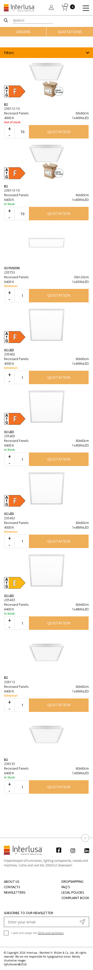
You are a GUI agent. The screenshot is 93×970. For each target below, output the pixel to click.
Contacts (12, 887)
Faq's (65, 887)
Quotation (59, 131)
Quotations (70, 31)
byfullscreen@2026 (15, 964)
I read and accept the (37, 933)
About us (11, 881)
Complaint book (75, 898)
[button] (46, 52)
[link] (61, 850)
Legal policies (72, 892)
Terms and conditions (51, 933)
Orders (23, 31)
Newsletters (14, 892)
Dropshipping (72, 881)
